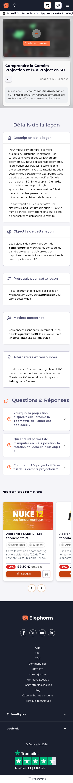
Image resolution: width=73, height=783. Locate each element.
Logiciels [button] (13, 728)
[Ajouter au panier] (46, 574)
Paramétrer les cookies (37, 685)
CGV (37, 658)
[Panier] (47, 5)
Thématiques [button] (16, 714)
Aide (37, 647)
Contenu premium (36, 43)
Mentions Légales (38, 679)
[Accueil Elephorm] (38, 617)
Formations (28, 13)
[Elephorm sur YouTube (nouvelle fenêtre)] (42, 632)
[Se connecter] (58, 5)
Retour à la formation (8, 79)
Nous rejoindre (38, 674)
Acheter (26, 574)
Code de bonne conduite (37, 695)
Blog (38, 690)
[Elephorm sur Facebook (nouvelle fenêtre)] (23, 632)
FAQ (37, 653)
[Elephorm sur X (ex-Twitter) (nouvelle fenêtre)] (32, 632)
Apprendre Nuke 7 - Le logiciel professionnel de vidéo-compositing (55, 13)
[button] (31, 588)
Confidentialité (38, 663)
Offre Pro (37, 669)
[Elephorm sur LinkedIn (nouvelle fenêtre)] (51, 632)
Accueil (11, 13)
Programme (39, 779)
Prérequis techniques (37, 700)
